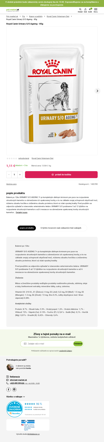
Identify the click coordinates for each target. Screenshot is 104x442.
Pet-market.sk (12, 16)
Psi (23, 16)
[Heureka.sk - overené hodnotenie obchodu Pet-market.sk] (27, 409)
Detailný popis (21, 212)
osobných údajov (65, 351)
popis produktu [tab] (27, 228)
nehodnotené (23, 158)
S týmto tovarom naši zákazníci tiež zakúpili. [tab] (61, 228)
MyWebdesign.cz (34, 434)
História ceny (11, 184)
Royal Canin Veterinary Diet (58, 16)
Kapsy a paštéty (35, 16)
